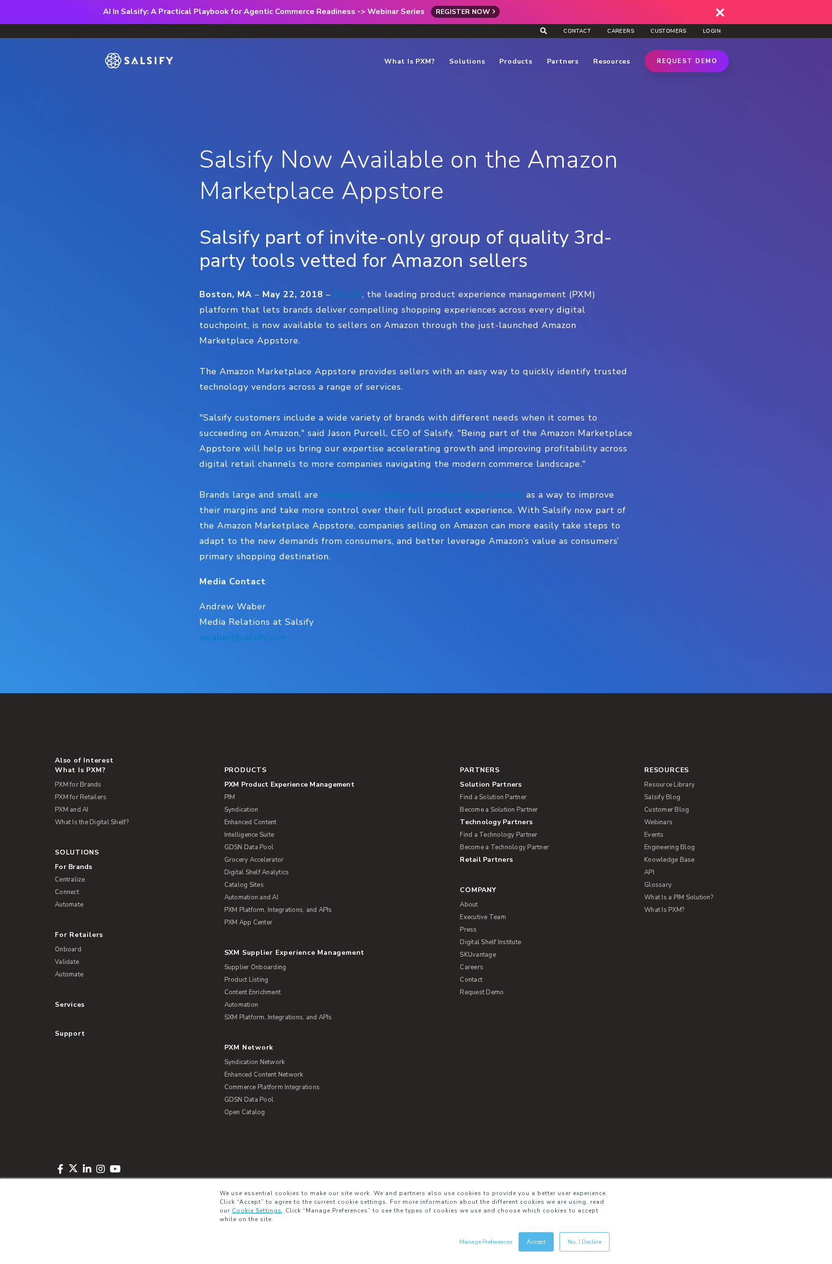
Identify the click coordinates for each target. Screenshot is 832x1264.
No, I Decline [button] (584, 1242)
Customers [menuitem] (668, 31)
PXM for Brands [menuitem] (78, 784)
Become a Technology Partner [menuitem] (504, 847)
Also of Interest (84, 760)
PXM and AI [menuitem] (72, 809)
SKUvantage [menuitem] (478, 954)
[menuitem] (326, 784)
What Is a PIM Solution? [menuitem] (678, 897)
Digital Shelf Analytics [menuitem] (256, 872)
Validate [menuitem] (67, 962)
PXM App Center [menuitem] (248, 922)
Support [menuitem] (70, 1033)
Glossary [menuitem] (658, 885)
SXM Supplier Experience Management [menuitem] (294, 952)
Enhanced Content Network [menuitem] (263, 1074)
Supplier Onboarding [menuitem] (255, 967)
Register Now (463, 11)
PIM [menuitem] (229, 797)
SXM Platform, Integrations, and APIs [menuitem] (278, 1017)
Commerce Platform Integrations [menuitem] (272, 1087)
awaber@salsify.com (243, 637)
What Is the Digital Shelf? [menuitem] (92, 822)
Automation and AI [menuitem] (251, 897)
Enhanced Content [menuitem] (250, 822)
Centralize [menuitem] (70, 879)
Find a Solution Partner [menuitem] (493, 797)
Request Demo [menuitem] (482, 992)
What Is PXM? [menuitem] (80, 770)
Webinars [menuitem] (658, 822)
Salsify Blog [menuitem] (662, 797)
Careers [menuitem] (620, 31)
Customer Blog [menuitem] (666, 809)
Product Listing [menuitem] (246, 979)
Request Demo (687, 61)
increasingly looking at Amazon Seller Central (422, 494)
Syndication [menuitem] (241, 809)
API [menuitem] (649, 872)
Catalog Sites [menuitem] (244, 885)
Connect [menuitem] (67, 892)
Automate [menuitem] (69, 904)
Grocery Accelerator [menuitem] (254, 860)
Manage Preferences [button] (486, 1242)
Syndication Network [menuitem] (254, 1062)
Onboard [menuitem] (68, 949)
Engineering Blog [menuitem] (669, 847)
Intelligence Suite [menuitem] (249, 834)
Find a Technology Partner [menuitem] (498, 834)
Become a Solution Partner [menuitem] (499, 809)
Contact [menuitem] (577, 31)
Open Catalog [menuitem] (244, 1112)
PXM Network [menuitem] (249, 1047)
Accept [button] (536, 1242)
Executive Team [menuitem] (483, 917)
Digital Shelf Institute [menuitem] (490, 942)
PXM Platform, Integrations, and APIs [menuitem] (278, 910)
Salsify (348, 294)
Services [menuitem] (70, 1004)
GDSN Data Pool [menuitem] (249, 847)
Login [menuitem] (712, 31)
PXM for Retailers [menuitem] (80, 797)
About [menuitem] (469, 904)
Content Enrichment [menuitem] (252, 992)
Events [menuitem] (654, 834)
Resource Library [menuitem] (669, 784)
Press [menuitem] (468, 929)
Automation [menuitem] (241, 1005)
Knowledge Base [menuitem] (669, 860)
